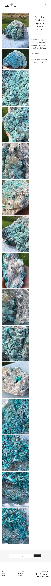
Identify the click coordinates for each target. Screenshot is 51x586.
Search (3, 575)
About (3, 571)
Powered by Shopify (45, 571)
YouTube (21, 577)
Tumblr (21, 575)
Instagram (22, 573)
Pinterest (21, 571)
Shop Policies (4, 569)
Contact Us (4, 573)
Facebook (21, 569)
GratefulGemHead (45, 569)
